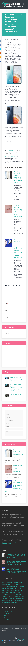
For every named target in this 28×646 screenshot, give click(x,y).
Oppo (20, 588)
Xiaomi (7, 423)
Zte (17, 594)
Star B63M (6, 619)
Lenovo (7, 434)
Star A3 (5, 617)
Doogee (4, 584)
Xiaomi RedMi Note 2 (7, 594)
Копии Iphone (9, 420)
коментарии (5, 600)
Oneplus (16, 588)
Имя (6, 303)
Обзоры (8, 414)
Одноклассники (7, 642)
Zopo (14, 594)
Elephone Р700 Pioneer (12, 584)
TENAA (3, 590)
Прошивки (21, 596)
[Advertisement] (14, 356)
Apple (8, 582)
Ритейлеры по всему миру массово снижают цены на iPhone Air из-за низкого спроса (18, 177)
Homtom (4, 586)
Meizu (7, 426)
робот (3, 602)
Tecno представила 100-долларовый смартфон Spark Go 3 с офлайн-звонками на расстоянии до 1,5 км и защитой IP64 (18, 248)
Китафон (10, 150)
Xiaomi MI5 (9, 592)
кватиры (22, 598)
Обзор (9, 596)
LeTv (3, 588)
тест (12, 602)
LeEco (17, 586)
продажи (16, 600)
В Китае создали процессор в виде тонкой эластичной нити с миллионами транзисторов (16, 562)
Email (6, 310)
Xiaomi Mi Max (16, 592)
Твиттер (5, 640)
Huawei (7, 429)
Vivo (21, 590)
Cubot (20, 582)
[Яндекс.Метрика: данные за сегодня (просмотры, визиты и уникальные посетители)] (21, 639)
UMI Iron (17, 590)
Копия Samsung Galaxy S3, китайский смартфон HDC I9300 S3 (16, 379)
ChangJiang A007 (7, 611)
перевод (11, 600)
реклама (21, 600)
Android (4, 582)
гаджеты (17, 598)
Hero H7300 (6, 613)
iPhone (13, 586)
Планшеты (8, 417)
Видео (20, 594)
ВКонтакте (21, 640)
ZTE (7, 432)
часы (15, 602)
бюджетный (5, 598)
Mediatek (7, 588)
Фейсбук (12, 640)
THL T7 (8, 590)
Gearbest (21, 584)
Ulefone (12, 590)
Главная (7, 156)
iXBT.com (15, 141)
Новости (8, 153)
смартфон (8, 602)
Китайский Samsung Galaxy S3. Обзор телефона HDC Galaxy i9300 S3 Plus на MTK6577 (16, 387)
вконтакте (11, 598)
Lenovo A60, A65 (7, 615)
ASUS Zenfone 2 (14, 582)
